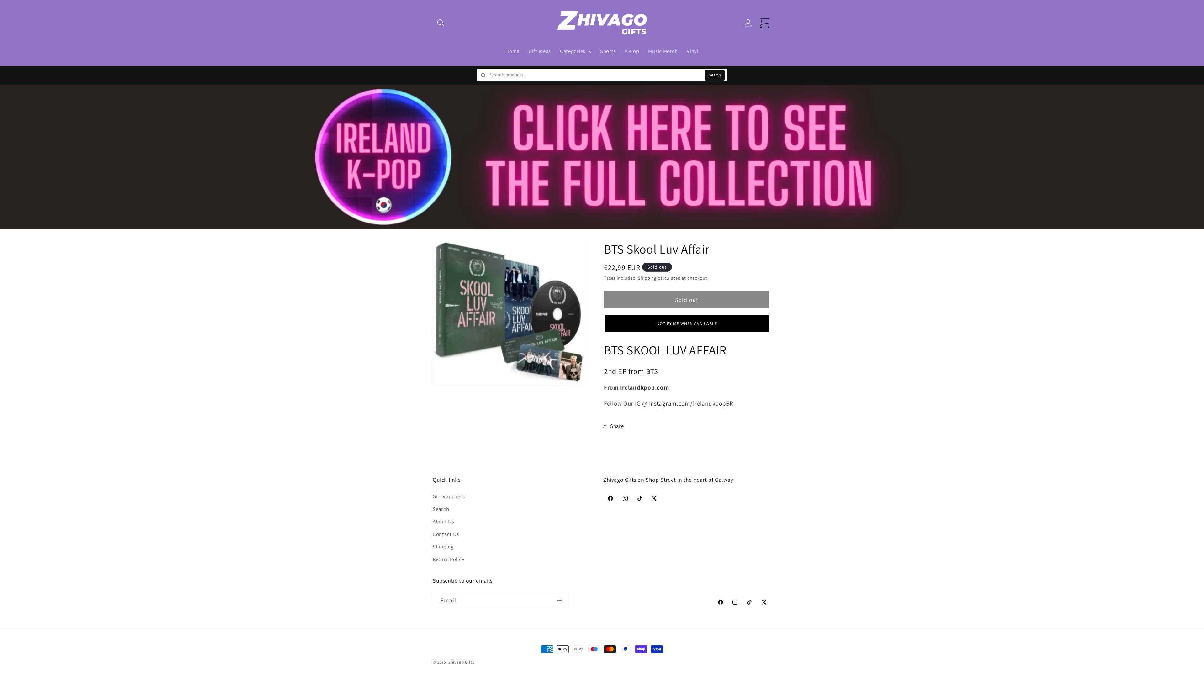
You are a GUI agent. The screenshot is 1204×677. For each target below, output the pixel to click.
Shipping (647, 278)
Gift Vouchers (449, 496)
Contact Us (446, 534)
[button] (441, 23)
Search (715, 75)
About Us (443, 521)
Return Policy (448, 559)
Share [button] (617, 425)
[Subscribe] (559, 600)
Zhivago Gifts (461, 662)
